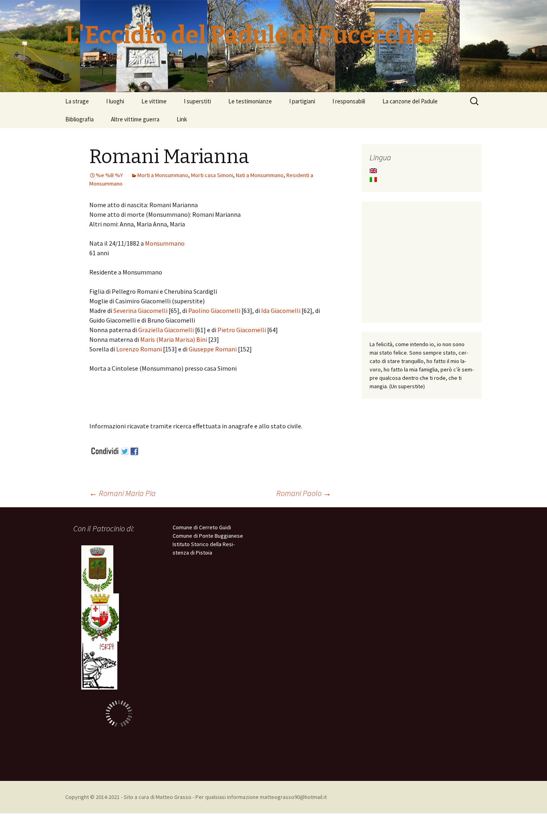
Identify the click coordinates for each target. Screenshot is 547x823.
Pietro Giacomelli (241, 330)
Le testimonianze (250, 101)
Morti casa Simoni (212, 175)
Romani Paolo (303, 493)
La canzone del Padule (410, 101)
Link (182, 119)
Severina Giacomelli (140, 311)
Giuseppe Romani (213, 349)
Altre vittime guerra (135, 119)
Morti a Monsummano (162, 175)
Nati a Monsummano (260, 175)
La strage (77, 101)
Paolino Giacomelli (214, 311)
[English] (373, 170)
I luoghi (115, 101)
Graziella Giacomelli (166, 330)
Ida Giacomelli (280, 311)
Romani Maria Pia (122, 493)
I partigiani (302, 101)
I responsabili (348, 101)
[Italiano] (373, 179)
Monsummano (165, 243)
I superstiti (197, 101)
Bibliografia (79, 119)
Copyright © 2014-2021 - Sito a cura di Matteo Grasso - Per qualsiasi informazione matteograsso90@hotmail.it (196, 797)
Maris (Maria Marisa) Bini (173, 339)
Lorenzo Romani (139, 349)
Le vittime (154, 101)
